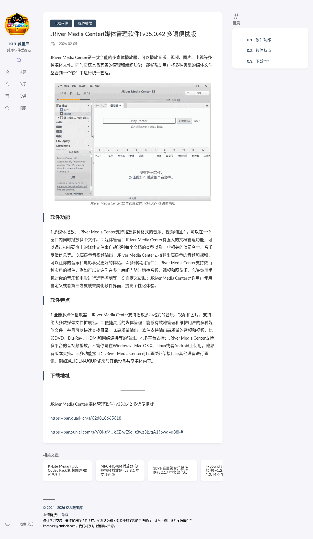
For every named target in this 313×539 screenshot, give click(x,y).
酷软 (65, 515)
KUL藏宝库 (19, 43)
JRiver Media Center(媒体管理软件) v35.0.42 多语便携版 (123, 34)
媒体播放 (85, 23)
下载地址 (263, 61)
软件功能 (263, 40)
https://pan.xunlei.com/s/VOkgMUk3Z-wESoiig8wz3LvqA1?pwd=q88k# (116, 432)
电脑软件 (61, 23)
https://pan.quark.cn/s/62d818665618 (85, 418)
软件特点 (263, 51)
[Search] (19, 62)
